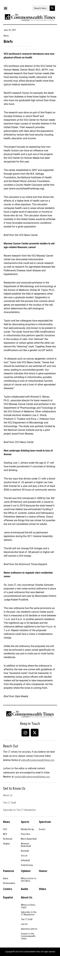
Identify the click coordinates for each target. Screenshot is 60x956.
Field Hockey (27, 865)
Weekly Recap (27, 829)
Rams (5, 878)
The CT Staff (9, 802)
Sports (25, 822)
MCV (5, 834)
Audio (24, 889)
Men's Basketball (28, 838)
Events (42, 829)
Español (8, 897)
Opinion (25, 871)
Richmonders (9, 883)
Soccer (24, 855)
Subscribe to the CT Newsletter (28, 913)
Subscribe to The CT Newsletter (19, 810)
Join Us (24, 924)
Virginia (6, 843)
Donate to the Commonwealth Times (28, 936)
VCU (5, 829)
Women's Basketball (26, 845)
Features (8, 871)
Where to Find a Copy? (28, 906)
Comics (7, 889)
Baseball (25, 850)
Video (42, 889)
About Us (7, 795)
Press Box (25, 834)
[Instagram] (25, 732)
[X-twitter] (34, 732)
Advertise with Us (29, 928)
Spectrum (45, 822)
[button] (5, 8)
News (6, 822)
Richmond (7, 838)
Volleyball (25, 860)
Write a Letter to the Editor (28, 879)
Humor (43, 871)
